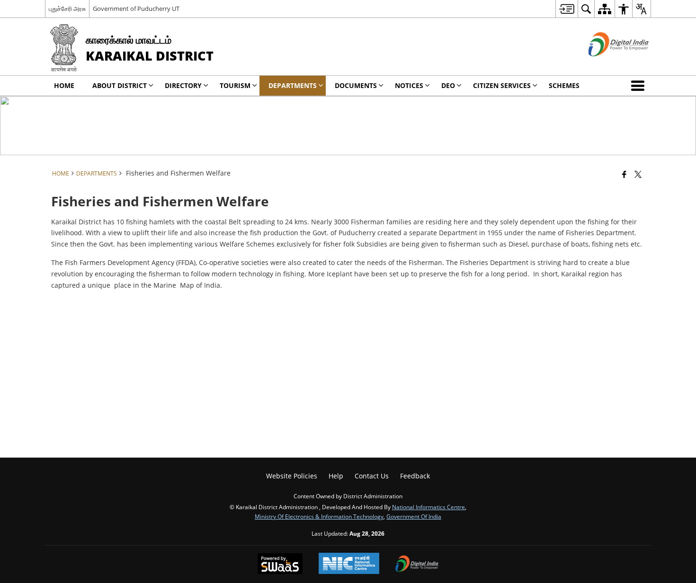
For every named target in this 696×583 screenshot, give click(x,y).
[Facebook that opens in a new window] (624, 174)
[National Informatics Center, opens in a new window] (349, 564)
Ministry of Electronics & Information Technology (319, 516)
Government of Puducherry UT (136, 8)
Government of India (413, 516)
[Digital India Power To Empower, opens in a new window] (417, 564)
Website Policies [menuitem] (291, 475)
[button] (639, 86)
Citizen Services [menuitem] (502, 85)
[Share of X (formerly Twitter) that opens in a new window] (638, 174)
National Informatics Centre (428, 507)
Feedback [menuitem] (415, 475)
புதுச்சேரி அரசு (67, 8)
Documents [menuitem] (356, 85)
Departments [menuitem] (292, 85)
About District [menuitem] (119, 85)
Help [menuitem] (336, 475)
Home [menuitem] (64, 85)
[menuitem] (566, 9)
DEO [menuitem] (448, 85)
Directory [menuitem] (183, 85)
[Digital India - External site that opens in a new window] (606, 64)
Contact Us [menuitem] (372, 475)
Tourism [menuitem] (235, 85)
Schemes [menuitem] (564, 85)
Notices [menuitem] (409, 85)
